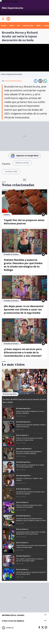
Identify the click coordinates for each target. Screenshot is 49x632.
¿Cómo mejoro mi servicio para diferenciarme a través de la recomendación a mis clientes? (23, 352)
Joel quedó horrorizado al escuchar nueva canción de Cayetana (30, 493)
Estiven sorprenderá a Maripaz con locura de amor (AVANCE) (30, 412)
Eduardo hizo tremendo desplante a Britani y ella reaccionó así (30, 426)
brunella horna (22, 163)
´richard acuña (11, 172)
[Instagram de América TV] (46, 627)
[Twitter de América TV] (42, 627)
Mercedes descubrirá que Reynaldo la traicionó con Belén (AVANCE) (29, 452)
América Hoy (28, 25)
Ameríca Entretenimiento (13, 81)
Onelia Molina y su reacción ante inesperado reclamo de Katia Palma (31, 546)
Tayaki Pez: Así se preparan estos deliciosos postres (24, 221)
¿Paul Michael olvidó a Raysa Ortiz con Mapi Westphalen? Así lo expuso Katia (30, 533)
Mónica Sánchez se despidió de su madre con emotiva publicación (30, 466)
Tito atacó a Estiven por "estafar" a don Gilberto (29, 479)
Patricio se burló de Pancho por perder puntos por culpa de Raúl (29, 439)
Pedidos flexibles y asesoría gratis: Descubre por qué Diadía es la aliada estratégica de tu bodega (23, 264)
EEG (18, 25)
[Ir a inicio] (8, 19)
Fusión (3, 25)
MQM (38, 25)
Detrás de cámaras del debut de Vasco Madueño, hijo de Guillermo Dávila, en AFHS (31, 520)
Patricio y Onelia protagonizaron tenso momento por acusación (29, 506)
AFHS (12, 25)
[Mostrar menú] (2, 18)
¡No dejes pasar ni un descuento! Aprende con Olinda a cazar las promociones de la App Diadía (23, 309)
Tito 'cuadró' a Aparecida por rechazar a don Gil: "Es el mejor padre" (30, 560)
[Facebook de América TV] (39, 627)
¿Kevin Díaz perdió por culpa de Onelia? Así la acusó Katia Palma (30, 573)
